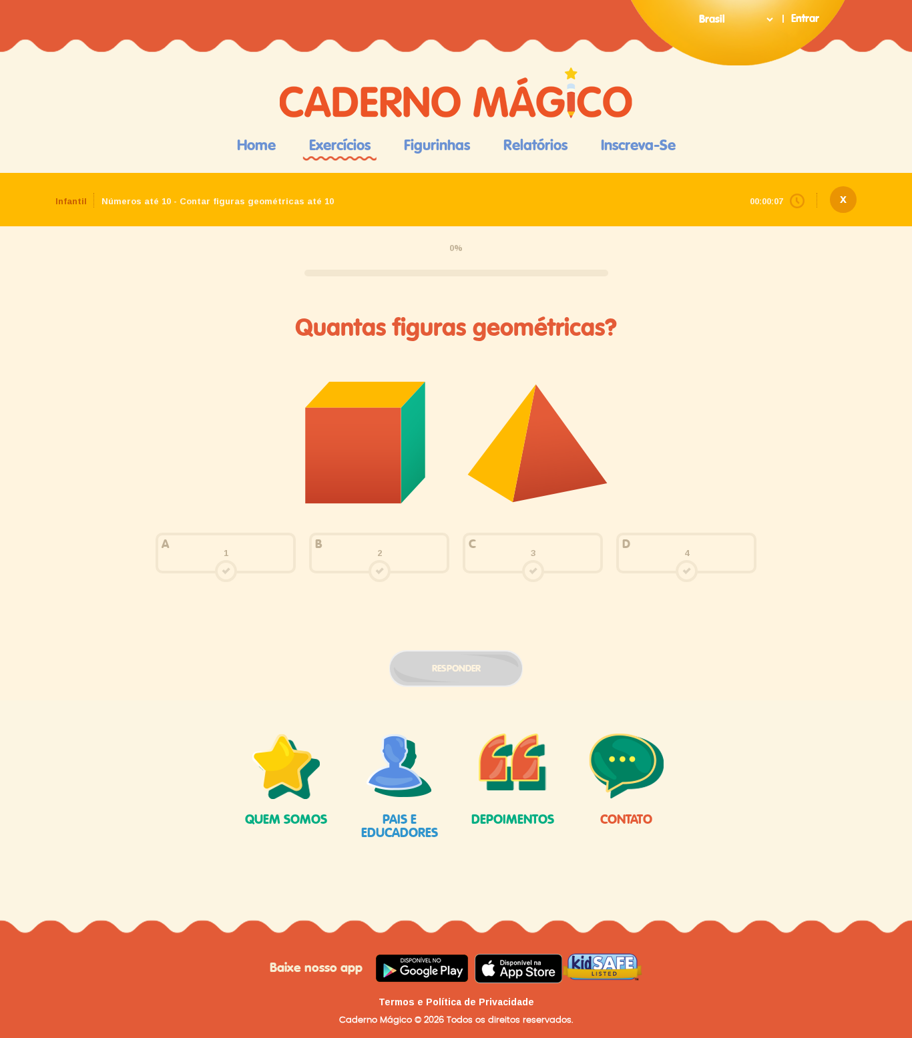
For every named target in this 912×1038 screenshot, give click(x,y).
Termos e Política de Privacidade (456, 1002)
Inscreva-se (638, 145)
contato (626, 820)
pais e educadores (399, 826)
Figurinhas (437, 145)
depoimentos (512, 820)
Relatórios (535, 145)
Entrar (805, 18)
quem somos (286, 820)
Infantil (71, 201)
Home (256, 145)
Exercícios (340, 145)
